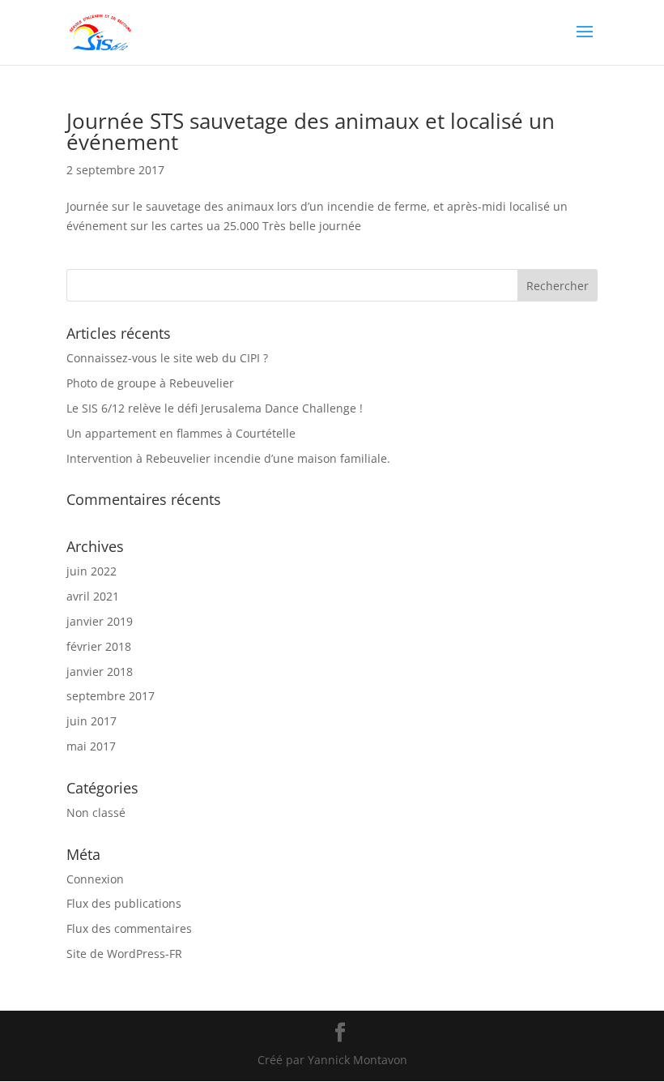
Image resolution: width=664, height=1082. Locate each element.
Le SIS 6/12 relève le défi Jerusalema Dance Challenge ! (214, 408)
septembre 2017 (110, 696)
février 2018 (98, 646)
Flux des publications (123, 903)
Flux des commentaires (129, 928)
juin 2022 (91, 571)
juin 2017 (91, 721)
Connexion (95, 879)
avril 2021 (92, 596)
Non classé (96, 812)
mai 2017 (91, 746)
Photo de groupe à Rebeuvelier (150, 383)
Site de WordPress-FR (124, 953)
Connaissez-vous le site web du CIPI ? (167, 358)
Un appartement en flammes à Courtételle (181, 433)
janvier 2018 (99, 671)
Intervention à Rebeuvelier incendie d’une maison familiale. (228, 458)
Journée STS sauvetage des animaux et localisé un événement (310, 131)
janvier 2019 (99, 621)
